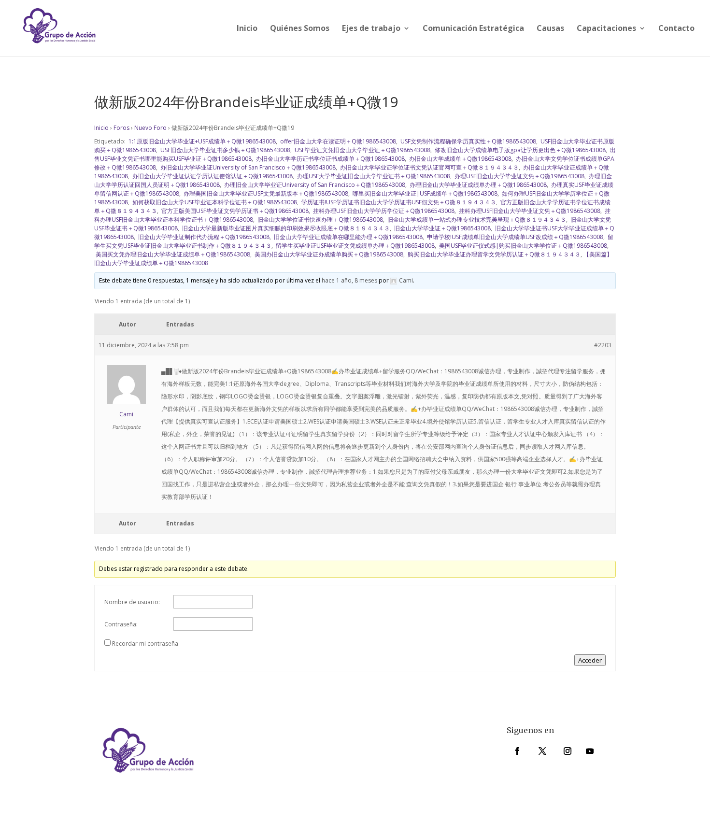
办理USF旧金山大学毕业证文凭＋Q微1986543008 (518, 176)
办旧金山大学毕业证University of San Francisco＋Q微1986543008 (247, 167)
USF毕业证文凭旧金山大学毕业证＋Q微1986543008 (361, 150)
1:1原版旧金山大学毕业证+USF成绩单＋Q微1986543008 (201, 141)
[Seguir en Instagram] (567, 751)
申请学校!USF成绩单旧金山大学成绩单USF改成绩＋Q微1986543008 (514, 237)
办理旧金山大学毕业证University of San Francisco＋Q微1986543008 (314, 185)
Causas (550, 29)
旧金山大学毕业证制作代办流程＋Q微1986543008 (203, 237)
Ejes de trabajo (371, 29)
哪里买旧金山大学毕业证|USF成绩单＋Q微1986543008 (424, 193)
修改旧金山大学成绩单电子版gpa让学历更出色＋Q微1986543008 (519, 150)
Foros (121, 128)
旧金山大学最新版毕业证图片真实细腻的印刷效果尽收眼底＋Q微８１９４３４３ (285, 228)
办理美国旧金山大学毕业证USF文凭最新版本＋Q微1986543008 (265, 193)
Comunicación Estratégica (473, 29)
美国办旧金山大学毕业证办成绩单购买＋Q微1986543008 (328, 254)
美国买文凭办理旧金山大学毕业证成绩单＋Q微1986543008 (172, 254)
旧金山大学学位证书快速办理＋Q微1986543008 (319, 219)
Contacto (676, 29)
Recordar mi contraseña (145, 643)
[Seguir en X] (542, 751)
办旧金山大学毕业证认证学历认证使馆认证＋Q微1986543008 (212, 176)
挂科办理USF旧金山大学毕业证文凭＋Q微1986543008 (528, 211)
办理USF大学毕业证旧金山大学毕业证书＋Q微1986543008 (373, 176)
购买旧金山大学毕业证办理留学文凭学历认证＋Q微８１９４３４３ (493, 254)
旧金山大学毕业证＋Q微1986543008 (442, 228)
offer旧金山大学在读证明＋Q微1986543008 (337, 141)
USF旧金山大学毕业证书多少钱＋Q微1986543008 (224, 150)
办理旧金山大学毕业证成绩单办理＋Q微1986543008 (477, 185)
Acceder (590, 660)
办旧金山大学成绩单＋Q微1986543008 (459, 159)
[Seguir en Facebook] (517, 751)
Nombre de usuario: (132, 602)
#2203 (602, 345)
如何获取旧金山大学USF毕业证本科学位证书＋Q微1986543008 (214, 202)
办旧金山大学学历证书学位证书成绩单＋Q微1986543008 (330, 159)
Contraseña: (121, 624)
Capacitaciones (606, 29)
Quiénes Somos (299, 29)
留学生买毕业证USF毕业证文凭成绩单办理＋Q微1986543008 (354, 245)
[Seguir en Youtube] (589, 751)
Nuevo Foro (150, 128)
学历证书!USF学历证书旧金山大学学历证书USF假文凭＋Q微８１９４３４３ (398, 202)
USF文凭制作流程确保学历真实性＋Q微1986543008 (467, 141)
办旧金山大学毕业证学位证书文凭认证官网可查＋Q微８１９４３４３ (429, 167)
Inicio (247, 29)
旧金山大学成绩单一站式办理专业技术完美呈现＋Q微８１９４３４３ (476, 219)
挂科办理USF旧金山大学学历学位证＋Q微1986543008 (383, 211)
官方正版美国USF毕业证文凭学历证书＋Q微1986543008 (234, 211)
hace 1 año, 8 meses (349, 280)
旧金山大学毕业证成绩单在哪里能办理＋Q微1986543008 (347, 237)
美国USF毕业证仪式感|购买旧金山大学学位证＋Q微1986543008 (522, 245)
